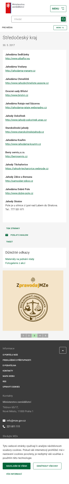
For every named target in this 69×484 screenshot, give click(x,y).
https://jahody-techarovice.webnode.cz (26, 168)
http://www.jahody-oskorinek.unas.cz (26, 119)
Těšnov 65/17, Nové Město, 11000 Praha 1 (18, 409)
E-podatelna (9, 365)
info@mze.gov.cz (16, 420)
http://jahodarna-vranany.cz (20, 70)
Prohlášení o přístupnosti (17, 360)
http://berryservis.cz (16, 156)
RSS (4, 381)
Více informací (14, 474)
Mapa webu (9, 376)
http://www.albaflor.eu (17, 58)
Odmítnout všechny (47, 466)
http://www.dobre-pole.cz (19, 193)
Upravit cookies (11, 387)
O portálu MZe (10, 355)
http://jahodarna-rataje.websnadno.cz (26, 107)
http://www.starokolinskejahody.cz (24, 131)
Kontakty (8, 371)
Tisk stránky (13, 228)
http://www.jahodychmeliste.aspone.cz (27, 83)
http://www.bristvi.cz (16, 95)
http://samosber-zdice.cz (19, 180)
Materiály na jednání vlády (19, 259)
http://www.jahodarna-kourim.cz (23, 144)
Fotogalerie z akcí (15, 263)
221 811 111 (13, 426)
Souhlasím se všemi (16, 466)
